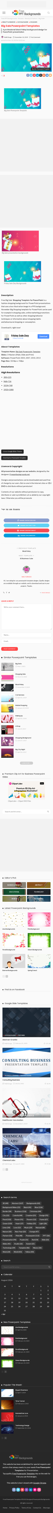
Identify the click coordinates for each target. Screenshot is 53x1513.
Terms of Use (26, 1508)
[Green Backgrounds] (39, 940)
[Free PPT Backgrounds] (21, 1457)
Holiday (31, 1223)
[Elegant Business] (7, 1393)
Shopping (16, 509)
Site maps (46, 1508)
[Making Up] (7, 719)
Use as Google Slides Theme (12, 451)
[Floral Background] (13, 940)
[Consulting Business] (26, 1062)
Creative (31, 1215)
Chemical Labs (8, 1160)
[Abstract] (39, 885)
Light (43, 1223)
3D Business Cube (26, 558)
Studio (18, 1244)
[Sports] (14, 899)
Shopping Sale (20, 674)
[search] (48, 13)
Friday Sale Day (20, 335)
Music (28, 1227)
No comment (35, 37)
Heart (19, 1223)
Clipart (10, 801)
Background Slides (11, 1207)
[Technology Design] (7, 1429)
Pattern (7, 1236)
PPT (46, 1236)
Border (7, 1211)
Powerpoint (32, 1236)
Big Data (18, 664)
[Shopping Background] (7, 741)
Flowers (31, 1219)
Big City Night (20, 749)
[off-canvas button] (3, 12)
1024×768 (8, 385)
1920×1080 (9, 389)
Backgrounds (33, 1203)
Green (7, 1223)
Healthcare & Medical (26, 1115)
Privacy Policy (14, 1508)
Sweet (30, 1244)
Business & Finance (11, 1075)
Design (43, 1215)
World (18, 1252)
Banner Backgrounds (9, 970)
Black (27, 1207)
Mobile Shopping (21, 705)
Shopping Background (23, 738)
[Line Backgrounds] (13, 919)
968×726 (7, 381)
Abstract (17, 1203)
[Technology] (39, 892)
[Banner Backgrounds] (13, 961)
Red (35, 1240)
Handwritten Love (21, 1413)
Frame (44, 1219)
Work (6, 1252)
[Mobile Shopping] (7, 708)
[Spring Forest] (39, 961)
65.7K (49, 1124)
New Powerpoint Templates (16, 1322)
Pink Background (33, 929)
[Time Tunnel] (7, 1404)
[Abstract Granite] (26, 1022)
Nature (7, 1232)
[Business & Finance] (14, 885)
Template (24, 1248)
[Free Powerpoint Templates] (26, 12)
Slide (45, 1240)
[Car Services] (7, 698)
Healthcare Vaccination (12, 1120)
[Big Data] (7, 667)
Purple (24, 1240)
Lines (6, 1227)
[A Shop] (7, 729)
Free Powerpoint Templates (23, 1473)
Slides (7, 1244)
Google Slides (22, 22)
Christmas (35, 1211)
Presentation (9, 1240)
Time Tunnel (20, 1401)
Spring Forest (32, 970)
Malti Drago (8, 37)
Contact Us (37, 1508)
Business (20, 1211)
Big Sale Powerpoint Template (28, 351)
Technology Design (22, 1425)
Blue (6, 1156)
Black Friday (26, 551)
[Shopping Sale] (7, 677)
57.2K (49, 1164)
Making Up (19, 716)
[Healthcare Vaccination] (26, 1103)
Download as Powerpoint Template (14, 458)
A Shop (17, 726)
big (7, 509)
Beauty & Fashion (8, 22)
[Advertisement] (26, 4)
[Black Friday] (7, 688)
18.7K (49, 1084)
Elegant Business (21, 1390)
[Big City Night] (7, 753)
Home (5, 1508)
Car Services (19, 695)
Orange (34, 1232)
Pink (19, 1236)
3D (5, 1203)
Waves (37, 1248)
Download (43, 336)
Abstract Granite (9, 1039)
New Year (20, 1232)
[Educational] (14, 892)
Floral (7, 1219)
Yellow (29, 1252)
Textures (21, 1035)
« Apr (3, 1314)
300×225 (7, 377)
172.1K (48, 1043)
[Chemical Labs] (26, 1143)
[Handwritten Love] (7, 1417)
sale (10, 509)
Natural (40, 1227)
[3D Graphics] (39, 899)
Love (17, 1227)
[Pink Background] (39, 919)
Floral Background (8, 950)
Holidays (33, 22)
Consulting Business (11, 1080)
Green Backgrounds (35, 950)
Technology (9, 1248)
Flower (19, 1219)
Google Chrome (39, 1483)
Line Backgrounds (8, 929)
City (6, 1215)
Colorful (17, 1215)
